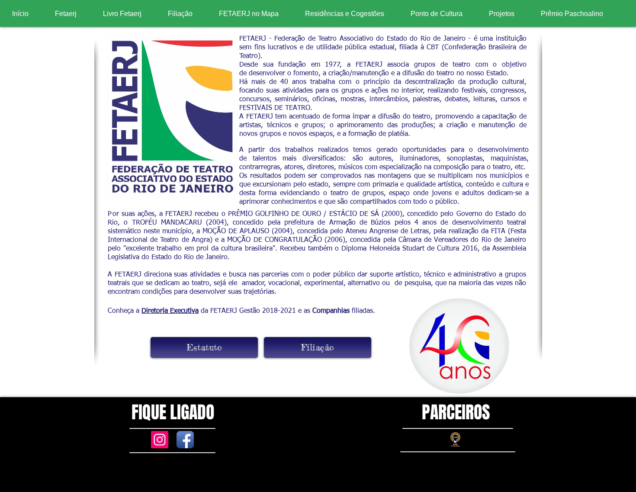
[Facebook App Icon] (185, 439)
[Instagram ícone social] (159, 439)
